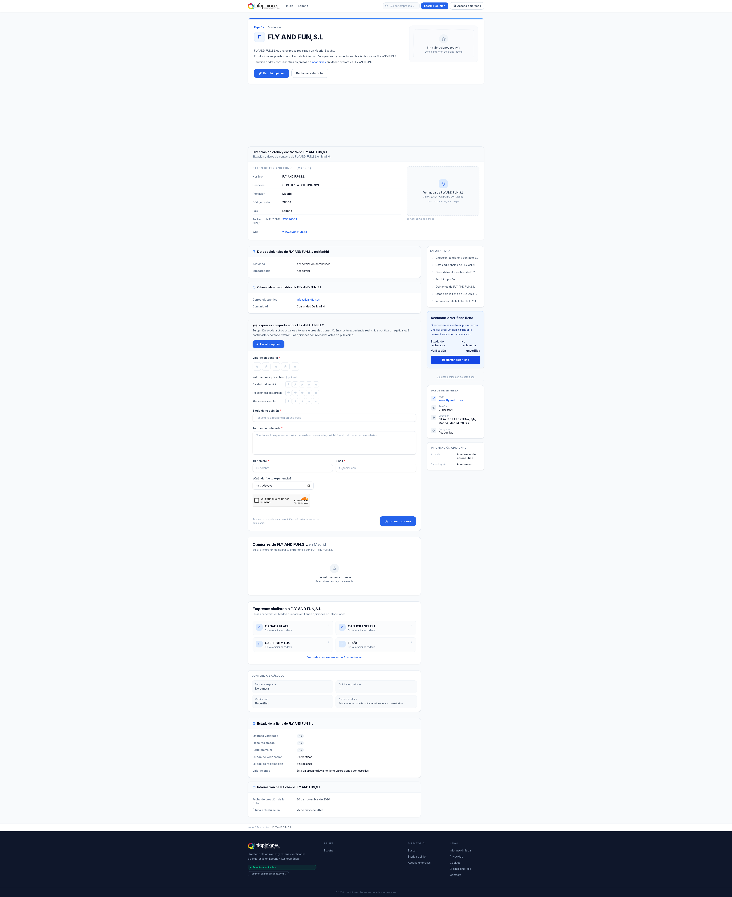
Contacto (455, 874)
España (303, 5)
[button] (443, 191)
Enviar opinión (400, 521)
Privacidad (456, 856)
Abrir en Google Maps (422, 218)
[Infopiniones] (264, 5)
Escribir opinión (434, 5)
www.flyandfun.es (294, 231)
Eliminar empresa (460, 868)
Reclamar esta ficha (309, 73)
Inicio (289, 5)
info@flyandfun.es (308, 299)
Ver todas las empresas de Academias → (334, 657)
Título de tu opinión (267, 410)
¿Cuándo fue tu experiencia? (272, 478)
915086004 (289, 219)
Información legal (460, 850)
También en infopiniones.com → (268, 873)
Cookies (455, 862)
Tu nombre (261, 461)
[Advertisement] (366, 115)
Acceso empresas (469, 5)
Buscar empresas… (402, 5)
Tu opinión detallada (268, 428)
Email (340, 461)
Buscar (412, 850)
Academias (274, 27)
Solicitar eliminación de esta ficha (455, 376)
